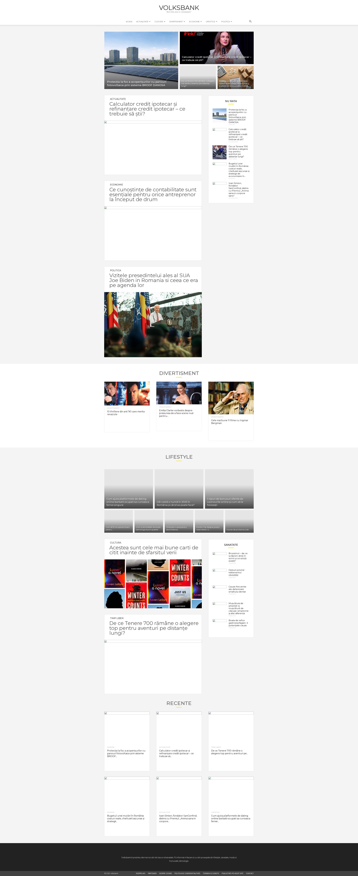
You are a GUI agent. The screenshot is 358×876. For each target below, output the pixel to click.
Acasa (129, 21)
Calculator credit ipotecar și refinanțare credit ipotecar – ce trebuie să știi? (147, 109)
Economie (194, 21)
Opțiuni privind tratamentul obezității (236, 572)
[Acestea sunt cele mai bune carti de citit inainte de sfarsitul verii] (153, 583)
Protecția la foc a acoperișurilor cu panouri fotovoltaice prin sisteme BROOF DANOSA (238, 116)
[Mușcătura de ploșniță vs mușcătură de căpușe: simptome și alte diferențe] (220, 609)
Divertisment (176, 21)
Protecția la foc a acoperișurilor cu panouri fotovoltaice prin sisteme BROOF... (126, 753)
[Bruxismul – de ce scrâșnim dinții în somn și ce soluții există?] (220, 559)
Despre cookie (165, 873)
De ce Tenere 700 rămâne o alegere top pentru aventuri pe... (229, 752)
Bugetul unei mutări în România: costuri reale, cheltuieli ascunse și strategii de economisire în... (239, 169)
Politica (225, 21)
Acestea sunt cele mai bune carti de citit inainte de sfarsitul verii (153, 549)
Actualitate (142, 21)
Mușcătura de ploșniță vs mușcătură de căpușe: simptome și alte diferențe (239, 608)
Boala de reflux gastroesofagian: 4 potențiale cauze (238, 623)
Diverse (232, 124)
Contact (250, 873)
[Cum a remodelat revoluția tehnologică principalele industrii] (149, 521)
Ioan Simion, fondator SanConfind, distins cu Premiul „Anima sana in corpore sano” (239, 189)
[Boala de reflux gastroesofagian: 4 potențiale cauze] (220, 626)
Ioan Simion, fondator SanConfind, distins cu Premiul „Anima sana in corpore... (178, 818)
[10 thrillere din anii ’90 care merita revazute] (127, 394)
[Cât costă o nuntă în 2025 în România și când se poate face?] (179, 489)
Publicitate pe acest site (232, 873)
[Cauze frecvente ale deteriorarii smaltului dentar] (220, 592)
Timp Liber (233, 159)
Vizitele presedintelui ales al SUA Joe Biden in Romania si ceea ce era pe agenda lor (153, 280)
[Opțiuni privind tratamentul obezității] (220, 576)
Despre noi (140, 873)
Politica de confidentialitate (187, 873)
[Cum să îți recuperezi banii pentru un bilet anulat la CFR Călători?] (118, 521)
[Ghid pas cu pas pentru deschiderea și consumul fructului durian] (179, 521)
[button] (250, 21)
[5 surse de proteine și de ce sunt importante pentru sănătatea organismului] (239, 521)
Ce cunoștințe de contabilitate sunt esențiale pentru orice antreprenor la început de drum (152, 194)
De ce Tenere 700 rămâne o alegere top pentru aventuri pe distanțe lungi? (238, 151)
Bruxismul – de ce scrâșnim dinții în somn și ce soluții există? (238, 557)
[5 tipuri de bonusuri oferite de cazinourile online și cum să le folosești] (229, 489)
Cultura (159, 21)
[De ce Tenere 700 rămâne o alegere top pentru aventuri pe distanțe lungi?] (198, 78)
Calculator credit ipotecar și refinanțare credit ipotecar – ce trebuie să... (176, 753)
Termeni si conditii (211, 873)
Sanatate (232, 563)
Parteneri (152, 873)
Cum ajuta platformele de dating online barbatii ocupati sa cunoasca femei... (230, 818)
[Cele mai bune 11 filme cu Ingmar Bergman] (231, 398)
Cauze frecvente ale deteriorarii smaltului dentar (237, 589)
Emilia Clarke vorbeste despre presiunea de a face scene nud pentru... (176, 413)
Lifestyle (210, 21)
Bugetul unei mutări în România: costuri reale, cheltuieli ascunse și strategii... (125, 818)
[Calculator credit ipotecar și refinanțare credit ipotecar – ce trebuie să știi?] (217, 47)
